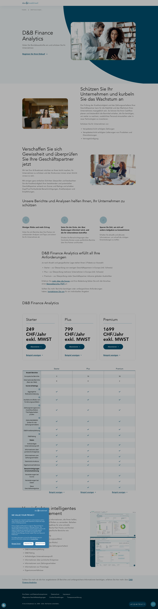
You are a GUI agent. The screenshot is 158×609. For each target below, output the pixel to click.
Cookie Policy (34, 539)
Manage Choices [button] (16, 543)
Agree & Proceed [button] (40, 543)
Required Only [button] (28, 543)
